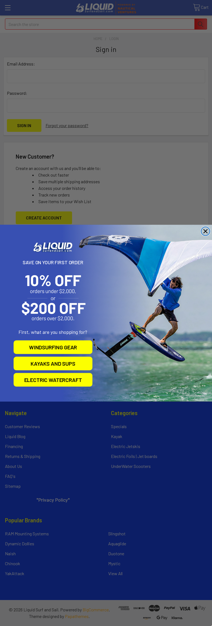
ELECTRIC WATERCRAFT (53, 379)
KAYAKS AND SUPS (53, 363)
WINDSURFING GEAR (53, 347)
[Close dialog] (205, 231)
